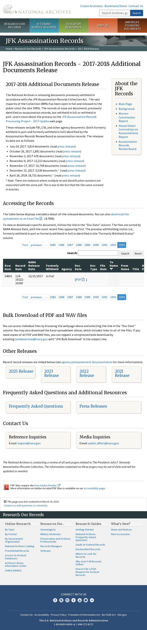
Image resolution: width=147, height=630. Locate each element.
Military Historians (50, 534)
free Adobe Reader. (46, 485)
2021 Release (122, 373)
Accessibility (41, 614)
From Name (125, 267)
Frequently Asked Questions (36, 406)
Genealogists (48, 529)
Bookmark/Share (116, 6)
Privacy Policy (59, 614)
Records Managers (51, 546)
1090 (96, 245)
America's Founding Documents (132, 25)
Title (135, 269)
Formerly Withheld (52, 267)
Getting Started (85, 529)
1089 (87, 245)
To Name (114, 263)
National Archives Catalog (19, 546)
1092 (113, 245)
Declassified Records (88, 549)
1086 (61, 245)
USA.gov (122, 614)
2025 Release (21, 371)
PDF (78, 279)
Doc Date (78, 267)
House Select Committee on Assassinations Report (128, 131)
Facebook (55, 600)
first (25, 245)
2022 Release (86, 373)
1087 (70, 245)
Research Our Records (14, 25)
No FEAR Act (109, 614)
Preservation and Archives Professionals (55, 540)
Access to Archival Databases (15, 557)
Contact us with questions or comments (25, 505)
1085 (53, 245)
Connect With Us (73, 594)
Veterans (45, 550)
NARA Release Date (34, 265)
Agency (67, 269)
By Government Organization (14, 540)
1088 (79, 245)
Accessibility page (94, 488)
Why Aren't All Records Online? (88, 563)
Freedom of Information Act (84, 614)
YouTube (79, 600)
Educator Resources (73, 25)
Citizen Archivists (91, 6)
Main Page (125, 104)
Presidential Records (17, 550)
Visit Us (102, 25)
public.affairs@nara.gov (103, 443)
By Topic (10, 529)
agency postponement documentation (86, 362)
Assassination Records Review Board (128, 145)
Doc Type (93, 267)
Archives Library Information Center (16, 564)
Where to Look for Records (86, 555)
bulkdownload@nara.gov (31, 339)
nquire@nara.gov (29, 443)
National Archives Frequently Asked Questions (86, 537)
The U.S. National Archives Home (37, 9)
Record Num (20, 267)
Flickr (92, 600)
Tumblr (73, 600)
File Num (103, 267)
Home (9, 48)
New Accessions (120, 534)
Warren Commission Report (127, 117)
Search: (72, 253)
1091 (104, 245)
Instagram (67, 600)
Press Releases (93, 406)
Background (126, 109)
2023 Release (51, 373)
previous (36, 245)
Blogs (85, 600)
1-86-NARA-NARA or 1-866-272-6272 (73, 624)
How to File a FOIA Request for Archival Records (87, 572)
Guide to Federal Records (90, 544)
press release (66, 146)
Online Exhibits (13, 570)
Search (137, 13)
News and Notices (121, 529)
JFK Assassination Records (59, 48)
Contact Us (136, 6)
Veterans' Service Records (44, 25)
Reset (138, 253)
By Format (11, 534)
